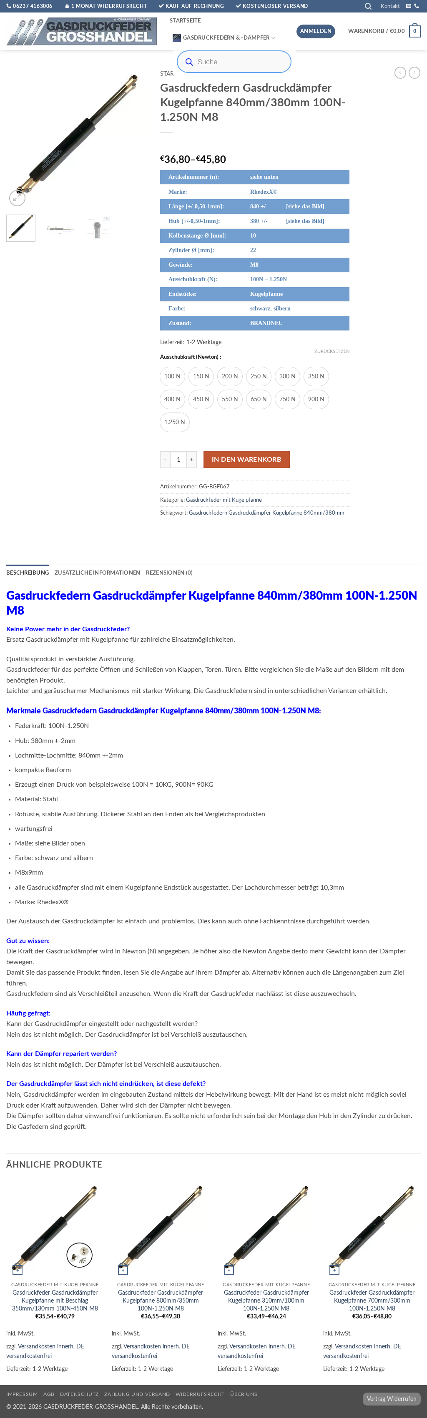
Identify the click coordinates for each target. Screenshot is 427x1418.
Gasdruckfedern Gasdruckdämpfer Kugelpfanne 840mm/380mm (266, 512)
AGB (49, 1394)
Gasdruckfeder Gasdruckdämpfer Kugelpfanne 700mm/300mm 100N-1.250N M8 (371, 1300)
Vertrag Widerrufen (392, 1399)
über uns (243, 1394)
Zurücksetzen (331, 351)
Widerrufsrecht (200, 1394)
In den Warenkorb (246, 460)
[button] (368, 6)
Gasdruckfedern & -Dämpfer (226, 37)
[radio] (172, 376)
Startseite (185, 20)
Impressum (22, 1394)
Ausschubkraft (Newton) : (190, 357)
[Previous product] (414, 72)
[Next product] (400, 72)
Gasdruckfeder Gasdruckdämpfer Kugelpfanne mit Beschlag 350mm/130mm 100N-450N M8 (55, 1300)
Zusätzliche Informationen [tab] (97, 572)
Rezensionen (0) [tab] (169, 572)
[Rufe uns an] (416, 6)
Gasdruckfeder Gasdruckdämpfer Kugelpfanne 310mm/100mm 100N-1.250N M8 (266, 1300)
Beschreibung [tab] (27, 572)
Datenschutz (79, 1394)
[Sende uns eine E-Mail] (408, 6)
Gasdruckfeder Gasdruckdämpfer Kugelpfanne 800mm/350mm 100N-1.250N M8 (160, 1300)
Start (168, 74)
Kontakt (390, 6)
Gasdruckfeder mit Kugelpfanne (224, 500)
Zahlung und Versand (137, 1394)
